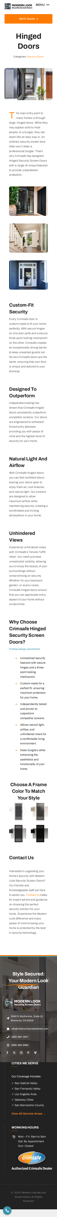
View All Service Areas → (29, 1113)
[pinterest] (28, 1052)
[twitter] (14, 1052)
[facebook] (7, 1052)
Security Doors (35, 56)
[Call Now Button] (7, 1210)
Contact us (33, 894)
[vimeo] (35, 1052)
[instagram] (21, 1052)
